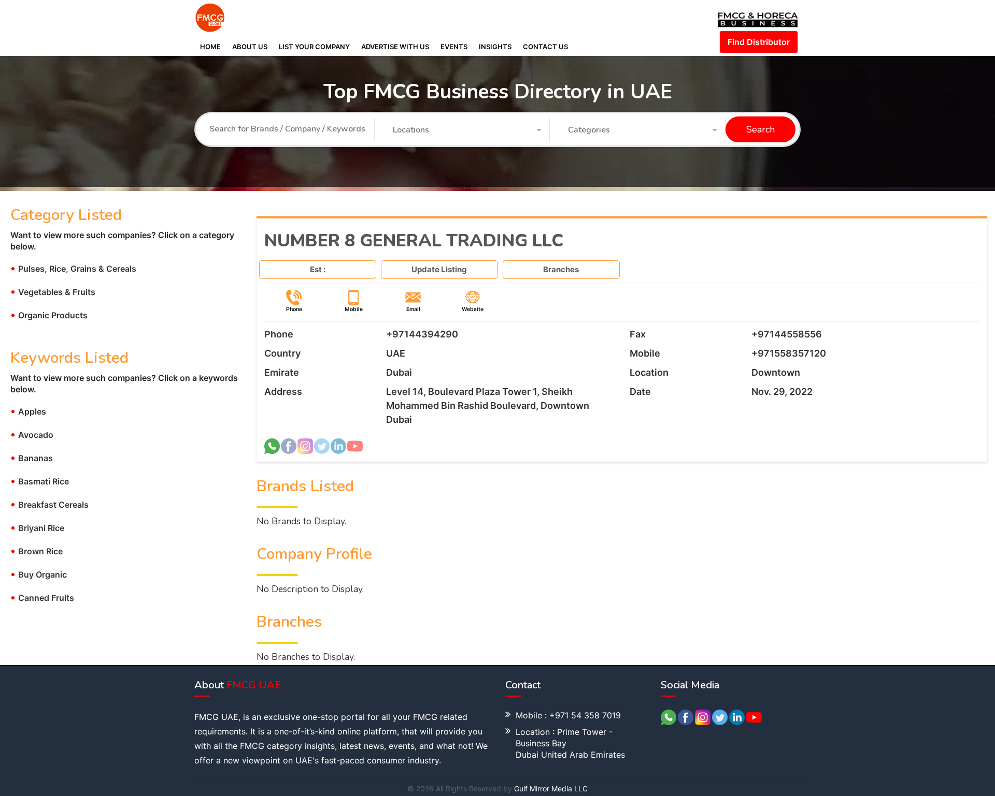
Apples (28, 411)
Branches (561, 269)
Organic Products (49, 315)
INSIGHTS (495, 46)
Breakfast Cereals (49, 504)
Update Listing (439, 269)
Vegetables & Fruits (52, 292)
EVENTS (453, 46)
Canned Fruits (42, 598)
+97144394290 (422, 334)
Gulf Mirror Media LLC (551, 788)
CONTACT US (545, 46)
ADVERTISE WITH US (395, 46)
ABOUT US (249, 46)
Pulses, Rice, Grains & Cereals (73, 268)
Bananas (31, 458)
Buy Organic (38, 574)
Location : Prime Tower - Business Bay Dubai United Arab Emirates (570, 743)
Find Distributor (759, 42)
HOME (210, 46)
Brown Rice (36, 551)
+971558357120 (788, 353)
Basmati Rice (39, 481)
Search (760, 130)
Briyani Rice (37, 528)
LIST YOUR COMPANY (314, 46)
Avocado (31, 435)
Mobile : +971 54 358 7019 (568, 715)
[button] (467, 130)
